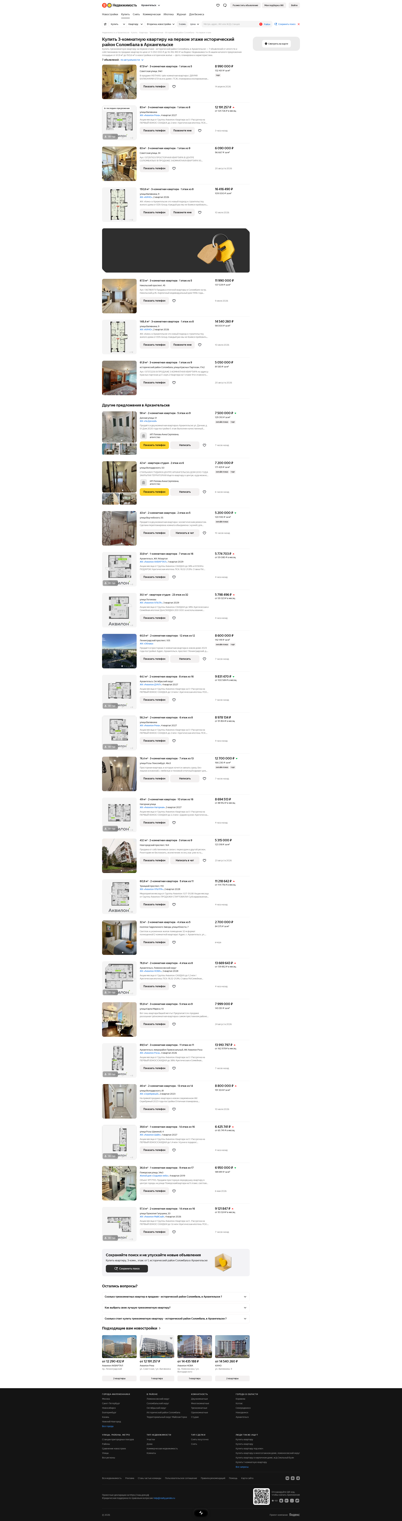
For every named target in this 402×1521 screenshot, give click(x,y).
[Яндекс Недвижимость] (119, 5)
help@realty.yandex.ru (164, 1498)
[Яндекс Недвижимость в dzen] (293, 1478)
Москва (106, 1399)
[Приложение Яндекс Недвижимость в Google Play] (286, 1500)
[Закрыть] (298, 24)
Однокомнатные (199, 1412)
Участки (151, 1439)
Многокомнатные (200, 1403)
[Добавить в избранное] (174, 86)
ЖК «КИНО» (146, 197)
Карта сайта (247, 1478)
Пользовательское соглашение (181, 1478)
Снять (194, 1444)
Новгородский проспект (152, 845)
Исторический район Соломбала (163, 1412)
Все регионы (108, 1457)
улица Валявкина (148, 112)
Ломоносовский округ (158, 1399)
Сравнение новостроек (114, 1448)
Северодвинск (243, 1408)
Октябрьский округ (156, 1408)
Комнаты (151, 1453)
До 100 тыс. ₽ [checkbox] (179, 255)
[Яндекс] (294, 1514)
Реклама (129, 1478)
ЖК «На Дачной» (148, 421)
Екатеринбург (109, 1412)
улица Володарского (150, 468)
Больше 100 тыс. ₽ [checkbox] (119, 264)
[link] (294, 5)
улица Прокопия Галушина (153, 1213)
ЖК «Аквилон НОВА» (151, 971)
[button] (225, 5)
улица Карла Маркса (150, 1009)
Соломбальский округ (158, 1403)
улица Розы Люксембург (152, 763)
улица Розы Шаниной (150, 1131)
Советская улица (148, 71)
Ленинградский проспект (153, 640)
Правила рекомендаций (213, 1478)
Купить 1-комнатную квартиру (251, 1462)
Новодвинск (242, 1412)
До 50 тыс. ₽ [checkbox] (136, 255)
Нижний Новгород (111, 1421)
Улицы (105, 1453)
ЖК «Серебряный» (149, 1094)
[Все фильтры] (105, 24)
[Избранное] (218, 5)
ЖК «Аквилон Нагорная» (152, 807)
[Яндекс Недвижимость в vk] (287, 1478)
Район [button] (267, 24)
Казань (105, 1417)
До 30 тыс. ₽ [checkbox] (116, 255)
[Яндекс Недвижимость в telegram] (298, 1478)
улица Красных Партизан (186, 367)
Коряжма (240, 1399)
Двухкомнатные (199, 1399)
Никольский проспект (151, 285)
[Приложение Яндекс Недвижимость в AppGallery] (292, 1500)
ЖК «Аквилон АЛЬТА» (151, 602)
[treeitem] (111, 14)
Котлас (239, 1403)
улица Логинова (148, 599)
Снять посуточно (200, 1439)
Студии (195, 1417)
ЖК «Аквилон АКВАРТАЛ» (153, 561)
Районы (106, 1444)
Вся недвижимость (112, 1478)
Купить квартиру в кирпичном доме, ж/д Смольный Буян (265, 1457)
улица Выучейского (150, 517)
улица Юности (179, 927)
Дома (149, 1444)
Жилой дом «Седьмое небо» (154, 1175)
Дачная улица (147, 418)
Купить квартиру (244, 1439)
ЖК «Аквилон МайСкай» (152, 1216)
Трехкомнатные (199, 1408)
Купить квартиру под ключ (249, 1448)
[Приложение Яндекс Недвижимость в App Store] (281, 1500)
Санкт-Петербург (111, 1403)
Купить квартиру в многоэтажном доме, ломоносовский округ (268, 1453)
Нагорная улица (148, 804)
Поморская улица (149, 1172)
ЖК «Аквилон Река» (150, 115)
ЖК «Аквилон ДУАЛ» (150, 684)
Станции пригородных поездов (118, 1439)
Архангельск (146, 558)
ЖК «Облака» (146, 643)
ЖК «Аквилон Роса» (150, 1053)
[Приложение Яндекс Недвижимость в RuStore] (297, 1500)
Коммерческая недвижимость (162, 1448)
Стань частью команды (149, 1478)
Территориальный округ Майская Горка (167, 1417)
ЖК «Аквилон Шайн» (150, 1134)
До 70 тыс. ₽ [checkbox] (157, 255)
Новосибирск (109, 1408)
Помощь (233, 1478)
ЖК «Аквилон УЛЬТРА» (151, 889)
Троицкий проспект (149, 886)
